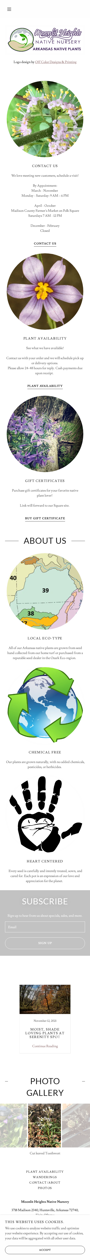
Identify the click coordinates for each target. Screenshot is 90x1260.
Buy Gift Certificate (45, 518)
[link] (45, 1019)
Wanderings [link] (45, 1177)
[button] (9, 9)
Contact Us (45, 244)
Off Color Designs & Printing (56, 62)
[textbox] (45, 927)
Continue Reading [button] (45, 1046)
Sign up (45, 943)
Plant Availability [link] (45, 1172)
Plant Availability (45, 386)
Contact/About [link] (44, 1183)
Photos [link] (45, 1188)
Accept (45, 1250)
